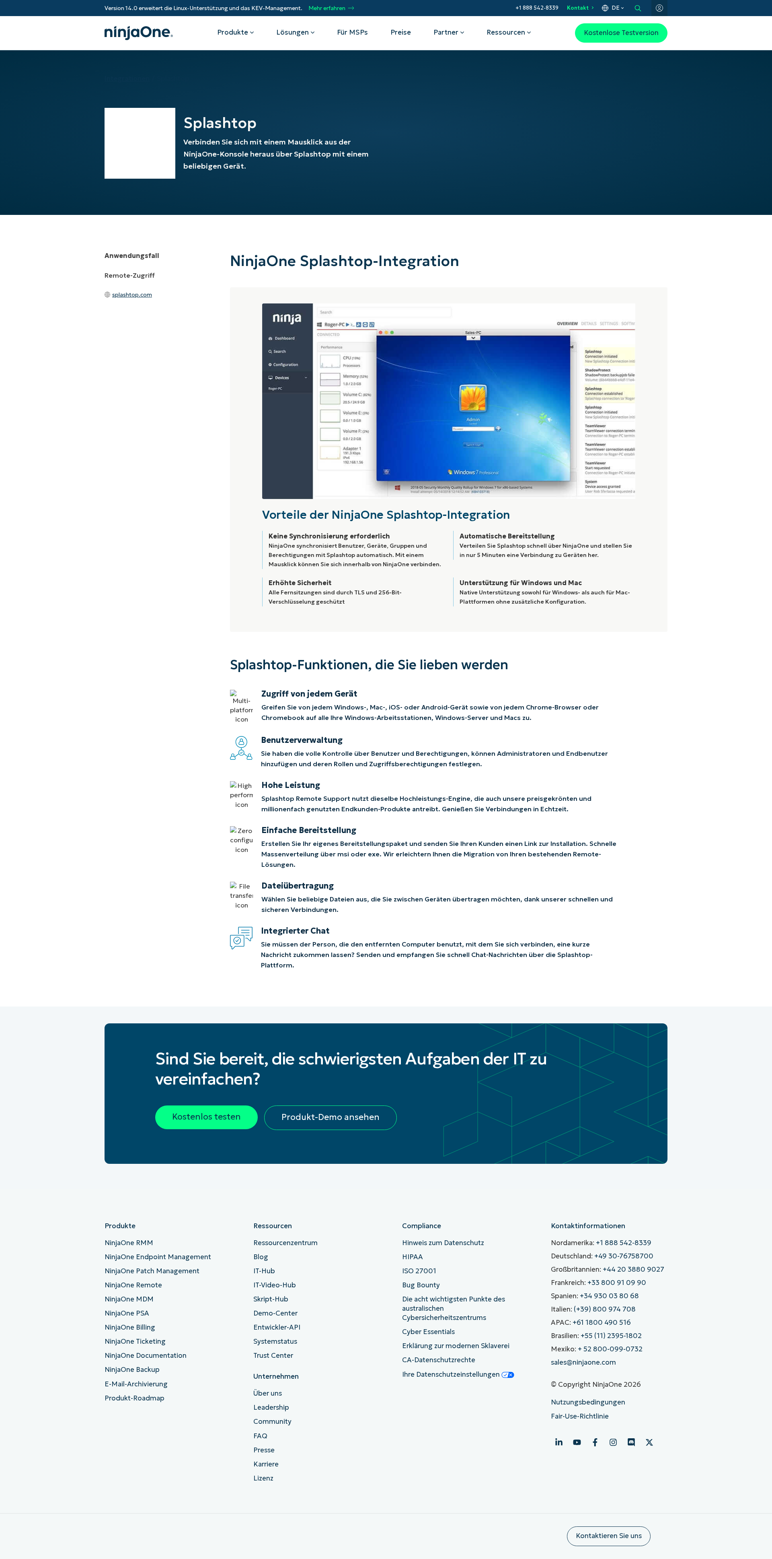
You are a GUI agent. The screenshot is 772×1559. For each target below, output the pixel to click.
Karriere (266, 1464)
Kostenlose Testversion (621, 33)
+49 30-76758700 (623, 1256)
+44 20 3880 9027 (633, 1269)
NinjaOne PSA (127, 1313)
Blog (260, 1257)
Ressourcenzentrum (285, 1243)
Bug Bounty (421, 1285)
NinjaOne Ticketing (135, 1341)
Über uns (267, 1393)
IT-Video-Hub (274, 1285)
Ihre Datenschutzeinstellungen (451, 1374)
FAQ (260, 1436)
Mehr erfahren (326, 8)
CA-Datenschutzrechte (438, 1360)
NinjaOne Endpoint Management (158, 1257)
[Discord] (631, 1442)
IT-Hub (264, 1271)
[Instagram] (613, 1442)
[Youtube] (577, 1442)
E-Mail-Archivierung (136, 1384)
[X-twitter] (649, 1442)
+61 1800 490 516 (602, 1322)
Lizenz (263, 1478)
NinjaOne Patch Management (152, 1271)
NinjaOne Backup (132, 1369)
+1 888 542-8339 (536, 7)
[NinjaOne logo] (139, 33)
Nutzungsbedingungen (588, 1402)
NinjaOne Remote (133, 1285)
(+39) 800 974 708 (605, 1309)
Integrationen (127, 78)
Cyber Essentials (428, 1332)
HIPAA (412, 1257)
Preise (400, 32)
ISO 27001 (419, 1271)
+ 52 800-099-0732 (610, 1349)
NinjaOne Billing (130, 1327)
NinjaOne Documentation (146, 1355)
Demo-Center (275, 1313)
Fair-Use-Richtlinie (580, 1416)
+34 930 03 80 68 (609, 1296)
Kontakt (578, 7)
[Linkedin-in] (559, 1442)
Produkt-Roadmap (134, 1398)
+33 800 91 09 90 (616, 1283)
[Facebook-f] (595, 1442)
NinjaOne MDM (129, 1299)
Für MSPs (352, 32)
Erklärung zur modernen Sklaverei (455, 1346)
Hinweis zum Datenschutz (443, 1243)
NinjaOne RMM (129, 1243)
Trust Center (273, 1355)
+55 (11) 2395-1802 (611, 1336)
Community (272, 1421)
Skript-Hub (270, 1299)
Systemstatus (275, 1341)
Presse (264, 1450)
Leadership (271, 1407)
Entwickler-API (276, 1327)
